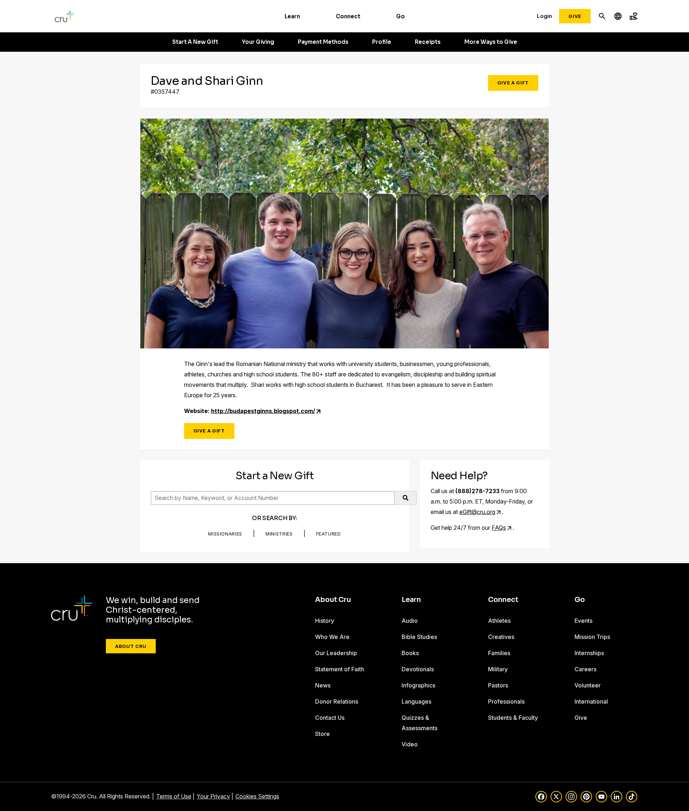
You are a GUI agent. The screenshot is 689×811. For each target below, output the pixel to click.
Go (400, 16)
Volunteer (588, 685)
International (591, 701)
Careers (585, 669)
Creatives (501, 636)
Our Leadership (336, 653)
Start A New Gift (195, 42)
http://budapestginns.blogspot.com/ (263, 410)
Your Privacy (213, 796)
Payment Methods (323, 42)
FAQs (499, 527)
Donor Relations (336, 701)
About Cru (130, 646)
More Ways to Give (490, 42)
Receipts (428, 42)
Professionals (506, 701)
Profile (381, 42)
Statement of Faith (339, 669)
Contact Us (329, 717)
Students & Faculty (513, 717)
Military (498, 669)
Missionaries (225, 534)
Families (499, 653)
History (324, 620)
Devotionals (418, 669)
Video (410, 744)
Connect (348, 16)
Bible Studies (419, 636)
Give (574, 16)
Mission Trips (592, 636)
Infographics (418, 685)
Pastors (498, 685)
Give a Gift (513, 82)
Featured (328, 534)
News (323, 685)
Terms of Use (173, 796)
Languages (416, 701)
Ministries (279, 534)
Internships (589, 653)
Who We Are (332, 636)
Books (410, 653)
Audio (410, 620)
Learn (292, 16)
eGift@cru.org (477, 511)
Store (322, 733)
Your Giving (258, 42)
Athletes (499, 620)
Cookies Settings (257, 796)
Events (583, 620)
